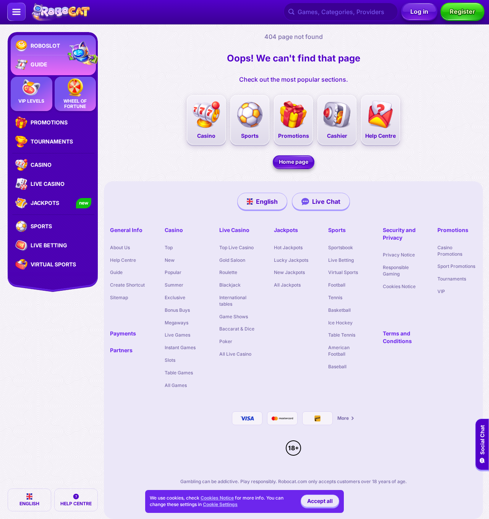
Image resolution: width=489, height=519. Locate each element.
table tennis (341, 335)
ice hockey (340, 323)
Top (169, 247)
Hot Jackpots (288, 247)
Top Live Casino (236, 247)
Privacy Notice (399, 255)
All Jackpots (287, 285)
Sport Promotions (456, 266)
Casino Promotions (449, 251)
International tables (232, 301)
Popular (173, 272)
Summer (174, 285)
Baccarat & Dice (236, 329)
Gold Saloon (232, 260)
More (343, 418)
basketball (339, 310)
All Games (176, 385)
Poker (225, 341)
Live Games (177, 335)
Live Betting (341, 260)
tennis (335, 297)
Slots (170, 360)
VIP (441, 291)
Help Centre (123, 260)
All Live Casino (235, 354)
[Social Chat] (482, 444)
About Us (120, 247)
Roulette (228, 272)
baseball (337, 366)
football (336, 285)
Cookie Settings (220, 504)
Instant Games (180, 347)
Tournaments (451, 279)
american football (339, 351)
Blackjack (230, 285)
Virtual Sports (343, 272)
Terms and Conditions (397, 337)
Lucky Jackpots (291, 260)
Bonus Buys (177, 310)
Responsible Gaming (396, 270)
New (170, 260)
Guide (116, 272)
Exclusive (175, 297)
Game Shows (233, 316)
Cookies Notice (399, 286)
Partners (121, 350)
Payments (123, 333)
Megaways (176, 323)
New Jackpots (289, 272)
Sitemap (119, 297)
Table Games (179, 373)
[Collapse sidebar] (16, 12)
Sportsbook (340, 247)
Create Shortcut (127, 285)
